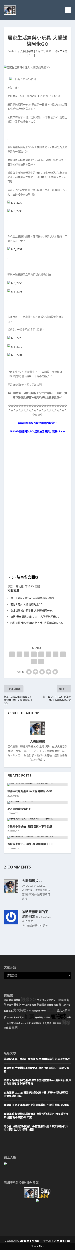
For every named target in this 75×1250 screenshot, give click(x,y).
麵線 (37, 586)
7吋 (23, 1004)
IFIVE (29, 1010)
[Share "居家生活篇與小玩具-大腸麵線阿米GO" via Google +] (26, 654)
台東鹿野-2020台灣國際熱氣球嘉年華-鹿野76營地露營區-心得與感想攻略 (36, 1094)
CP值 (39, 1000)
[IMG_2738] (14, 211)
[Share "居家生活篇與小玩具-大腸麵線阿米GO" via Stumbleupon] (63, 654)
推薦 (29, 1016)
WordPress (63, 1240)
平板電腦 (8, 1000)
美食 (56, 1004)
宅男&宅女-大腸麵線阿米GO (26, 604)
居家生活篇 (60, 51)
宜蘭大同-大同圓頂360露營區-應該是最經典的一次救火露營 (36, 1069)
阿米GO (29, 586)
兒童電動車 (36, 1023)
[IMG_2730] (14, 346)
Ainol (43, 1010)
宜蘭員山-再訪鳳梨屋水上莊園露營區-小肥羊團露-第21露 (36, 1105)
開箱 (66, 1022)
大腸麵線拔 (26, 51)
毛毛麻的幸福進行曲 (19, 809)
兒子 (59, 1023)
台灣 (34, 1004)
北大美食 (47, 1023)
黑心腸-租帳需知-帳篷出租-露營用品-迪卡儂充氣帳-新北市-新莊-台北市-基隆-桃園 (36, 1127)
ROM (23, 1023)
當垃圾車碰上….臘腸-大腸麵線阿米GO (30, 844)
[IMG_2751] (14, 249)
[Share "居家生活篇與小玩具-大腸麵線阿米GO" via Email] (34, 661)
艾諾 (54, 1023)
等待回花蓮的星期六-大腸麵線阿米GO (29, 791)
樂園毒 (17, 1000)
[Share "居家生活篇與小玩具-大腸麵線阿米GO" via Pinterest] (41, 654)
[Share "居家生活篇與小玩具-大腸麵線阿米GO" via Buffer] (55, 654)
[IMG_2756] (14, 283)
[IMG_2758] (14, 291)
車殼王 (7, 1027)
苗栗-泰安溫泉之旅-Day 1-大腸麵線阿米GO (35, 616)
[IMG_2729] (14, 338)
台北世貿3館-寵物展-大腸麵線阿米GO (31, 610)
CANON (51, 1000)
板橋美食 (36, 1010)
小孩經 (17, 1023)
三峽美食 (61, 1000)
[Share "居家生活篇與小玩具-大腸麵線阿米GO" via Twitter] (19, 654)
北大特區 (19, 1010)
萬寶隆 (50, 1004)
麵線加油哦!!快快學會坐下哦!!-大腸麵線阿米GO (36, 622)
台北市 (10, 1023)
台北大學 (62, 1010)
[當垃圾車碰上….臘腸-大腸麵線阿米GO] (37, 837)
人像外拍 (66, 1004)
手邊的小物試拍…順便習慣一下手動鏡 (29, 826)
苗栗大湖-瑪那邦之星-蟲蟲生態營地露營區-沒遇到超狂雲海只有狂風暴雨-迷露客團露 (37, 1081)
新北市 (10, 1004)
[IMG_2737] (14, 202)
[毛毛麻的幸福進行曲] (37, 802)
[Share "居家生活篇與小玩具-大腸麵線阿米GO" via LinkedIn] (48, 654)
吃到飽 (47, 1017)
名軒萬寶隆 (19, 1017)
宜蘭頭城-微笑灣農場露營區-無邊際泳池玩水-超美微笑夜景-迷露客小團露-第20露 (36, 1115)
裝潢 (6, 1010)
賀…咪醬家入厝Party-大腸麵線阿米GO (32, 598)
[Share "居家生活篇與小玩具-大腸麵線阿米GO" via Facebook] (12, 654)
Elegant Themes (30, 1240)
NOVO (10, 1017)
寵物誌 (19, 586)
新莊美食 (41, 1004)
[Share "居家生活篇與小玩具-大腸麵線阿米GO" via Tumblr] (34, 654)
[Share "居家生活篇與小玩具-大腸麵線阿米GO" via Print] (41, 661)
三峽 (14, 1027)
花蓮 (29, 1023)
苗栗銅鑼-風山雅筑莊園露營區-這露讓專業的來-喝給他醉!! (37, 1059)
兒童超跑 (39, 1017)
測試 (44, 1000)
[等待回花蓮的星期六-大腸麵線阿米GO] (37, 784)
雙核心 (17, 1004)
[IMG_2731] (14, 355)
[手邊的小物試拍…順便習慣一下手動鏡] (37, 819)
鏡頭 (11, 1010)
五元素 (28, 1004)
